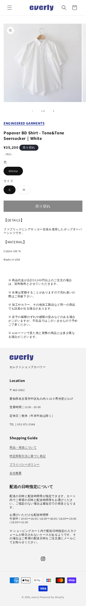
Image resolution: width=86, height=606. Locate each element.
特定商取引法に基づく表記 (28, 456)
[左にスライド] (32, 111)
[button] (9, 7)
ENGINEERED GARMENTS (24, 123)
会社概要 (16, 473)
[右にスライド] (53, 111)
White (15, 172)
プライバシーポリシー (25, 464)
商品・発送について (23, 447)
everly (35, 597)
